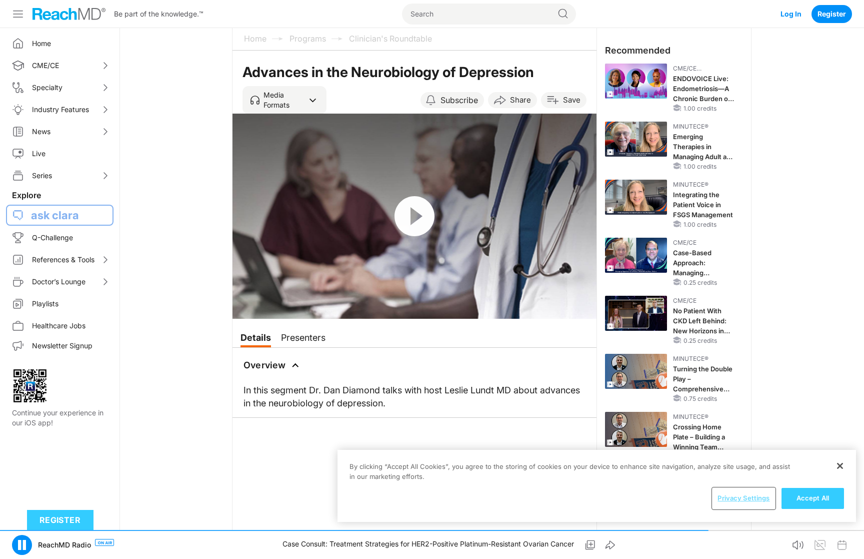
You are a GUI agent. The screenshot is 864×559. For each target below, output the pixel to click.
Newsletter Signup (62, 345)
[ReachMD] (69, 14)
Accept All (812, 498)
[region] (597, 486)
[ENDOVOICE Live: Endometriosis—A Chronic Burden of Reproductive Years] (636, 81)
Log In (791, 14)
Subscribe (459, 100)
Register (832, 14)
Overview (265, 365)
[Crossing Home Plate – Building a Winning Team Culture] (636, 429)
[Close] (840, 466)
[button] (284, 100)
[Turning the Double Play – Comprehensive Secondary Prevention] (636, 371)
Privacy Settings (744, 498)
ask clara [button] (55, 215)
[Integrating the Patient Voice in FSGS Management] (636, 197)
